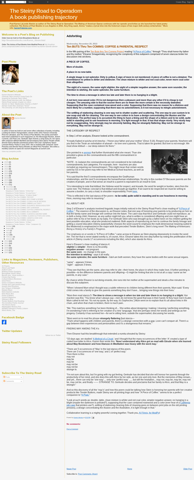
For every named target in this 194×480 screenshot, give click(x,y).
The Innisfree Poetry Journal (13, 303)
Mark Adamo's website (10, 292)
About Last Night (8, 268)
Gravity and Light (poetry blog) (13, 284)
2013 (6, 185)
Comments (9, 381)
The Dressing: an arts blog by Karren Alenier (19, 108)
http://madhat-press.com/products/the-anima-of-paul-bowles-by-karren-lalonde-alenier (30, 46)
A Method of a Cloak (103, 339)
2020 (6, 173)
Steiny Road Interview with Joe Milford (16, 100)
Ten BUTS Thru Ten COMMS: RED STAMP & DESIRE (24, 199)
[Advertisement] (118, 40)
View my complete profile (11, 151)
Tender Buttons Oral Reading (13, 301)
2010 (6, 246)
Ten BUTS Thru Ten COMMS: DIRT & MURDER (22, 208)
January (9, 239)
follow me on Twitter (53, 335)
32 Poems (6, 266)
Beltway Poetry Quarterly (11, 271)
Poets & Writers (8, 295)
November (10, 189)
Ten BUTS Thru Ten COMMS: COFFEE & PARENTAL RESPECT (28, 209)
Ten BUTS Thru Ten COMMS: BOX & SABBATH (22, 212)
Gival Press (6, 281)
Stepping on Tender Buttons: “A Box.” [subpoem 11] (23, 224)
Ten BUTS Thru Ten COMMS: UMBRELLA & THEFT (24, 203)
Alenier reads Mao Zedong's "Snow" (16, 106)
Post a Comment (72, 429)
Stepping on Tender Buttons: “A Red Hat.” (20, 191)
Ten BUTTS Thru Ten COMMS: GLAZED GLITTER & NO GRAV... (28, 216)
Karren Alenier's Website (11, 95)
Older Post (187, 469)
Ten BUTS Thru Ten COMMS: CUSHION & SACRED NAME (26, 214)
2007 (6, 252)
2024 (6, 164)
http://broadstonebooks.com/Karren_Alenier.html (23, 40)
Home (129, 469)
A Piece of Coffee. (142, 51)
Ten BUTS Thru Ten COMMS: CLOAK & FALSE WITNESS (26, 201)
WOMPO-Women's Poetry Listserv (15, 308)
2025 (6, 162)
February (9, 237)
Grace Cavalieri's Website (12, 283)
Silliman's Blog (7, 299)
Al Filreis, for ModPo (149, 413)
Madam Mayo (7, 290)
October (9, 226)
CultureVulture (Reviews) (11, 279)
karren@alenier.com (23, 28)
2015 (6, 180)
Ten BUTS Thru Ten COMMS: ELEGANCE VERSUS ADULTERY (28, 205)
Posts (7, 377)
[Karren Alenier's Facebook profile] (4, 324)
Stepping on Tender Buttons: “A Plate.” (19, 222)
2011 (6, 243)
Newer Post (71, 469)
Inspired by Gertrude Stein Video (14, 98)
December (10, 187)
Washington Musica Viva (11, 307)
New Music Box (8, 294)
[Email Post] (93, 417)
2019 (6, 176)
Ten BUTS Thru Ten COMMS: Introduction (20, 220)
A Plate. (85, 395)
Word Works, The (8, 310)
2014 (6, 182)
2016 (6, 178)
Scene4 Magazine (9, 297)
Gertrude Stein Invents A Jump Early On (17, 96)
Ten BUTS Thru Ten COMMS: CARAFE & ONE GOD (24, 218)
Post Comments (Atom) (88, 474)
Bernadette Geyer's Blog (11, 273)
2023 (6, 167)
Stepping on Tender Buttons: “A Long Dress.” (21, 193)
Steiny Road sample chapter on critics (16, 102)
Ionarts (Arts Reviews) (10, 286)
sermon (87, 152)
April (8, 235)
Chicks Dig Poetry (9, 277)
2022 (6, 169)
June (8, 230)
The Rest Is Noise (8, 305)
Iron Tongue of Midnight (11, 288)
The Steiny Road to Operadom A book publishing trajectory (46, 14)
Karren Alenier (20, 118)
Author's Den (7, 270)
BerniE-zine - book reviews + (13, 275)
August (8, 228)
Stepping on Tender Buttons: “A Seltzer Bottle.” (21, 195)
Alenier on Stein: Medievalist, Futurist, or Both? (20, 104)
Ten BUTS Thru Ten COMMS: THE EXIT (20, 197)
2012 (6, 241)
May (8, 232)
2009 (6, 248)
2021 (6, 171)
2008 (6, 250)
